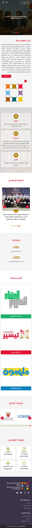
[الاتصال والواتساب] (24, 449)
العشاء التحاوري (16, 316)
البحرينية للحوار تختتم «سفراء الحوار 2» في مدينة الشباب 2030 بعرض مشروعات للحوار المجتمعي (16, 217)
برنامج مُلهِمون (16, 388)
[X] (24, 492)
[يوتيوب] (21, 492)
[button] (18, 32)
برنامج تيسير (16, 352)
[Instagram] (28, 492)
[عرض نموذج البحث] (7, 2)
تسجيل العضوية (25, 521)
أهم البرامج (27, 508)
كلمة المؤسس (26, 505)
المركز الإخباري (26, 516)
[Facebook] (17, 492)
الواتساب (24, 466)
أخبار (16, 210)
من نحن (28, 503)
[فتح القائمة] (3, 2)
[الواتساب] (24, 463)
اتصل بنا (28, 518)
